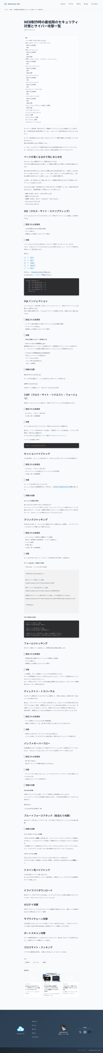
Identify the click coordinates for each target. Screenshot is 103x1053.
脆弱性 (44, 962)
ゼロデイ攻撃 (29, 115)
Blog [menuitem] (86, 4)
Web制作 (27, 962)
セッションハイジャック (32, 66)
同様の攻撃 (29, 56)
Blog (34, 1033)
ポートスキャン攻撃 (31, 119)
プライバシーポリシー (82, 1050)
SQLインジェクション (31, 50)
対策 (27, 47)
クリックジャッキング (31, 75)
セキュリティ (36, 962)
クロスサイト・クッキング (33, 122)
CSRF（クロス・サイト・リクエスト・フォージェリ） (41, 59)
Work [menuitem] (79, 4)
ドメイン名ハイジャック (32, 110)
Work (34, 1029)
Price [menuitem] (71, 4)
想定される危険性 (31, 45)
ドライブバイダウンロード (33, 112)
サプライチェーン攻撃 (31, 117)
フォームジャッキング (31, 82)
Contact (35, 1037)
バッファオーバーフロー (32, 96)
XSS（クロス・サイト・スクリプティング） (38, 43)
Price (34, 1025)
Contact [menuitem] (94, 4)
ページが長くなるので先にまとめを (35, 40)
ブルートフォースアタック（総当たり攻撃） (38, 105)
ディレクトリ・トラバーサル (33, 89)
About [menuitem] (63, 4)
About (34, 1021)
